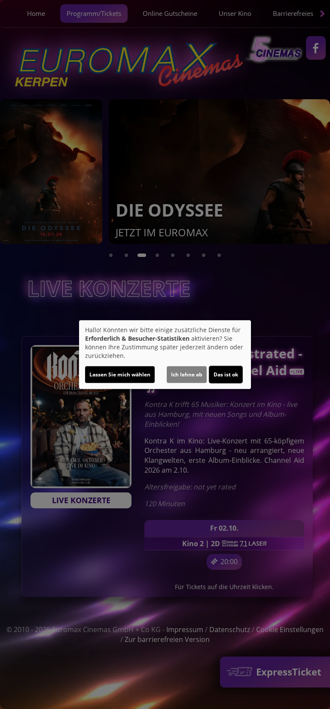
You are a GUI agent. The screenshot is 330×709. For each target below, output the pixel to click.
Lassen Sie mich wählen (119, 374)
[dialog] (165, 354)
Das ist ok (226, 374)
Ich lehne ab (186, 374)
